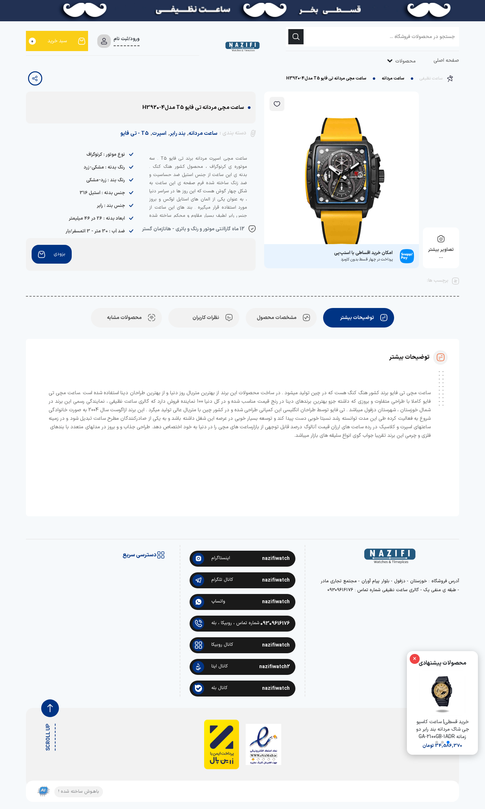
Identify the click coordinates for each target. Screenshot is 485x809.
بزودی (59, 254)
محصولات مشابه (124, 317)
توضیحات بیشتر (357, 317)
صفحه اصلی (446, 60)
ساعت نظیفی (431, 78)
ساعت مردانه (393, 78)
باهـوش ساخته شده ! (78, 791)
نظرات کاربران (205, 317)
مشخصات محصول (276, 317)
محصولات (405, 61)
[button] (448, 742)
